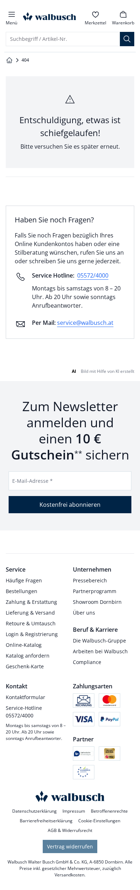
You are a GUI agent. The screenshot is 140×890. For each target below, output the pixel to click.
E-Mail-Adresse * (32, 480)
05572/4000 (92, 275)
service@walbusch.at (85, 323)
